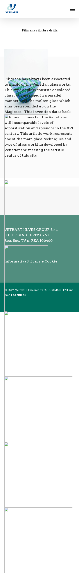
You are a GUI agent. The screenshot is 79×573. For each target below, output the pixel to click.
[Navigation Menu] (72, 9)
